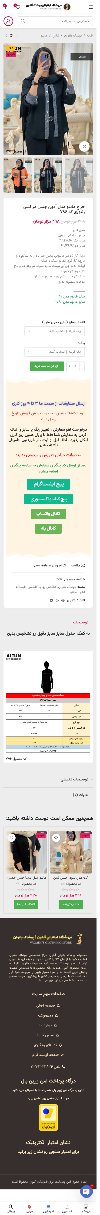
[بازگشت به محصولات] (12, 36)
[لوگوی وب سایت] (48, 6)
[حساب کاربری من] (8, 21)
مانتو (44, 35)
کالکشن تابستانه (27, 587)
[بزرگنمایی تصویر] (84, 146)
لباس (56, 35)
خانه (90, 35)
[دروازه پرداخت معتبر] (48, 1117)
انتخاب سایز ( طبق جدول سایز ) (63, 322)
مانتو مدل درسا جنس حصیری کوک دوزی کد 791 (26, 880)
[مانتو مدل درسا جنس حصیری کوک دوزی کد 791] (26, 852)
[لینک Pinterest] (63, 600)
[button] (88, 99)
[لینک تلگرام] (51, 600)
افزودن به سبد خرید (46, 366)
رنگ (82, 343)
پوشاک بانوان (73, 35)
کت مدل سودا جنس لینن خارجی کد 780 (70, 880)
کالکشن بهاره (48, 587)
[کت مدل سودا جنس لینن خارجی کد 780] (71, 852)
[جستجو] (23, 21)
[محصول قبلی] (17, 36)
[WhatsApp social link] (57, 600)
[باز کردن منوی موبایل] (90, 7)
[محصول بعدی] (6, 36)
